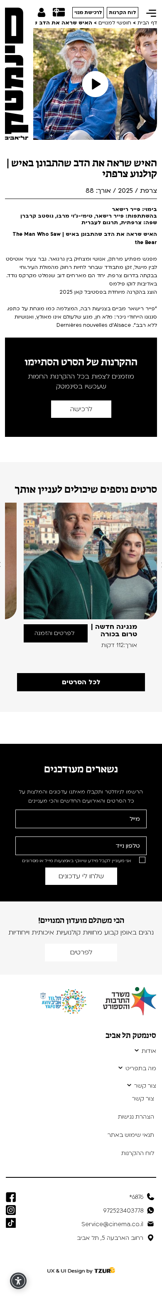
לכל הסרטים (81, 682)
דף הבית (147, 23)
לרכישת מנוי (88, 13)
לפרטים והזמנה (54, 633)
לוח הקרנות (122, 13)
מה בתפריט (140, 1068)
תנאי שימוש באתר (131, 1135)
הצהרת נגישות (136, 1117)
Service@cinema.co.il (112, 1224)
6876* (136, 1197)
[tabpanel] (90, 576)
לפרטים (81, 952)
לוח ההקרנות (137, 1153)
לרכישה (81, 409)
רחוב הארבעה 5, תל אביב (110, 1238)
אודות (149, 1051)
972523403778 (123, 1211)
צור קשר (145, 1086)
